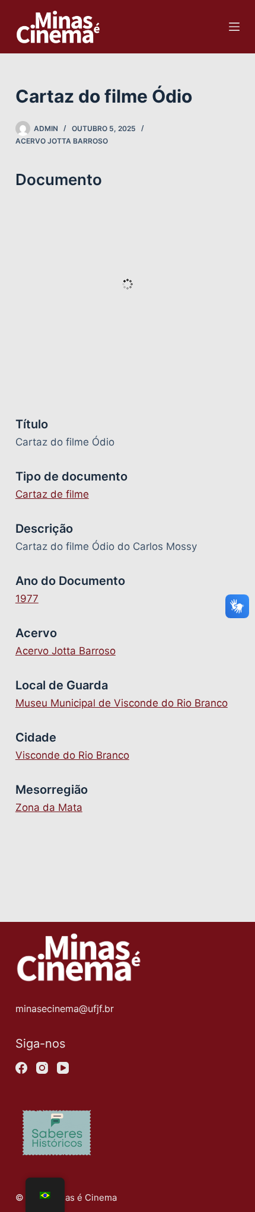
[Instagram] (42, 1068)
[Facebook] (21, 1068)
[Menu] (234, 26)
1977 (27, 599)
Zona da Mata (48, 807)
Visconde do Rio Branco (72, 755)
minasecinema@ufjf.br (64, 1008)
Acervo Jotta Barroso (61, 140)
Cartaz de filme (52, 494)
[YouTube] (63, 1068)
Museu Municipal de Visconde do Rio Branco (121, 703)
